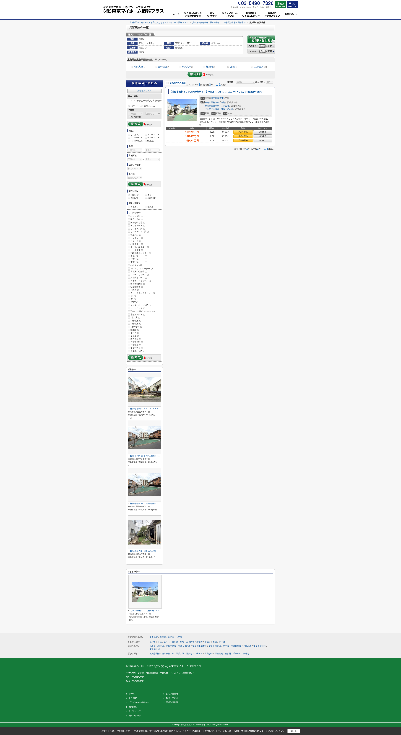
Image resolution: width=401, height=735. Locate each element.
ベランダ (135, 241)
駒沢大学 (187, 66)
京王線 (226, 646)
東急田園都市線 (212, 102)
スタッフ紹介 (172, 698)
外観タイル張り (138, 265)
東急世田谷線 (215, 646)
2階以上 (135, 317)
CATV (134, 302)
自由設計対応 (137, 351)
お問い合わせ (172, 693)
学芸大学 (180, 653)
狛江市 (171, 637)
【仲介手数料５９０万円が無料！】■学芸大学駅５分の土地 (153, 456)
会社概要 (133, 698)
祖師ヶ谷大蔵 (227, 109)
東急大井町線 (184, 646)
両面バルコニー (138, 262)
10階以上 (135, 320)
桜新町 (210, 66)
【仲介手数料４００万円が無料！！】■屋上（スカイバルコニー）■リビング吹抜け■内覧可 (216, 91)
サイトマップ (135, 711)
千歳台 (208, 642)
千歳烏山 (237, 653)
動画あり (151, 207)
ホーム (132, 693)
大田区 (179, 637)
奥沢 (215, 642)
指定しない (136, 106)
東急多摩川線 (259, 646)
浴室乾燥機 (136, 287)
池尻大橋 (139, 66)
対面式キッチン (138, 277)
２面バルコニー (138, 256)
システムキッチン (139, 274)
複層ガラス (136, 348)
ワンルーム (135, 135)
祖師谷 (153, 642)
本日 (149, 195)
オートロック (137, 308)
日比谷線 (247, 646)
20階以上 (135, 323)
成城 (182, 642)
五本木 (167, 642)
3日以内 (134, 198)
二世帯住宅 (136, 342)
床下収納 (135, 345)
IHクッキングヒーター (141, 268)
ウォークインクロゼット (142, 293)
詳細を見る (243, 132)
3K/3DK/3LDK (153, 137)
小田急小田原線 (212, 109)
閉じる (294, 731)
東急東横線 (171, 646)
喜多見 (175, 642)
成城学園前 (155, 653)
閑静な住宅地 (137, 222)
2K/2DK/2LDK (136, 137)
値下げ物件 (136, 117)
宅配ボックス (137, 314)
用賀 (233, 66)
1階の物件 (136, 327)
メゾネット (136, 238)
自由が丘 (209, 653)
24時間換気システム (140, 253)
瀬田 (221, 98)
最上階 (134, 330)
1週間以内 (151, 198)
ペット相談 (136, 216)
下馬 (160, 642)
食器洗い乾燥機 (138, 271)
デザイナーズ (137, 225)
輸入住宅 (135, 339)
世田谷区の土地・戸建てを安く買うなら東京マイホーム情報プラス (163, 666)
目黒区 (163, 637)
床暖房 (134, 290)
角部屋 (134, 336)
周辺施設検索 (172, 702)
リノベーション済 (139, 231)
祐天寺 (189, 653)
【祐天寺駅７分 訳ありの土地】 (143, 551)
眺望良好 (135, 235)
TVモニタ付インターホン (142, 311)
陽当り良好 (136, 219)
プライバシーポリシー (139, 702)
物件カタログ (135, 715)
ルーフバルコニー (139, 247)
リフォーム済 (137, 228)
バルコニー (136, 244)
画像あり (134, 207)
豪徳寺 (199, 642)
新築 (146, 106)
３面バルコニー (138, 259)
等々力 (222, 642)
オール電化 (136, 250)
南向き (134, 333)
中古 (153, 106)
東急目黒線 (236, 646)
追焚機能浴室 (137, 284)
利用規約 (133, 707)
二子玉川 (260, 66)
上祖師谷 (190, 642)
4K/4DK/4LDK (136, 141)
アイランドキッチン (140, 281)
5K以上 (150, 141)
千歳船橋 (219, 653)
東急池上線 (155, 649)
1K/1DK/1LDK (153, 135)
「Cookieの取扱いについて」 (252, 731)
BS (133, 299)
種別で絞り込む (144, 91)
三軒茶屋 (163, 66)
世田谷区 (215, 98)
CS (133, 296)
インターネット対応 (140, 305)
